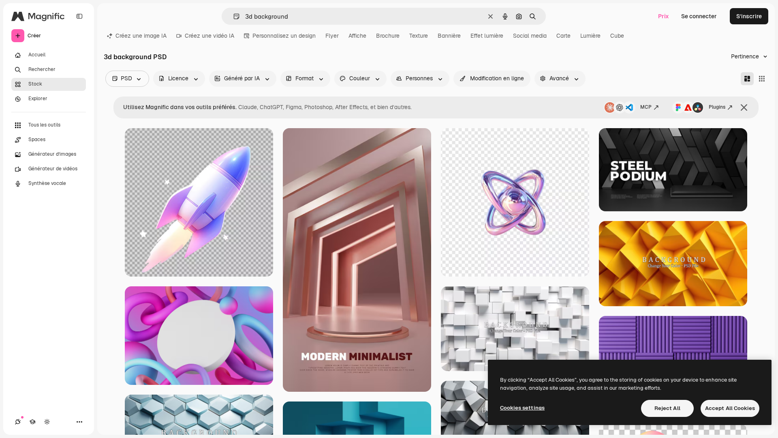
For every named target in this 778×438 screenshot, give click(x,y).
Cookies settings (522, 407)
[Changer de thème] (47, 421)
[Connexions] (17, 421)
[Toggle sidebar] (79, 16)
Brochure (388, 35)
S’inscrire (749, 16)
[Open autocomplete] (233, 16)
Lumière (590, 35)
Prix (663, 16)
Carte (563, 35)
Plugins (717, 107)
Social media (530, 35)
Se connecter (699, 16)
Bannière (449, 35)
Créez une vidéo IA (209, 35)
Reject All (667, 408)
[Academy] (32, 421)
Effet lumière (486, 35)
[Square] (761, 78)
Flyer (332, 35)
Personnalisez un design (284, 35)
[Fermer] (744, 107)
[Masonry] (747, 78)
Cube (617, 35)
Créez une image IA (141, 35)
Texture (418, 35)
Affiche (357, 35)
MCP (646, 107)
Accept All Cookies (730, 408)
